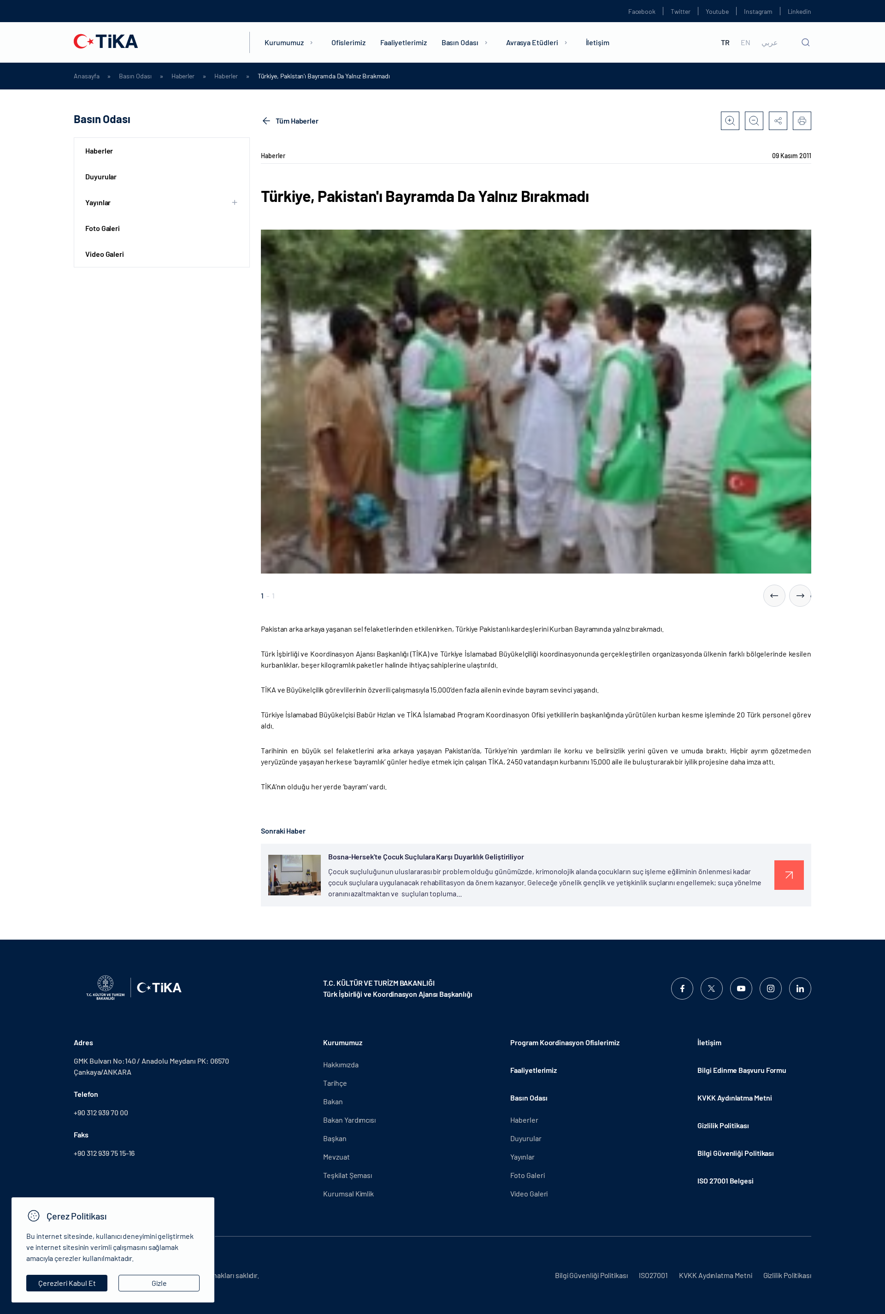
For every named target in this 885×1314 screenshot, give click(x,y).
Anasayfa (86, 76)
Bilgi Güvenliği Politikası (735, 1152)
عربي (769, 42)
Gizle (159, 1282)
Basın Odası (460, 42)
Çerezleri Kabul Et (67, 1282)
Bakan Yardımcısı (349, 1119)
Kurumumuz (284, 42)
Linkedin (799, 11)
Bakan (333, 1101)
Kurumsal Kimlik (348, 1193)
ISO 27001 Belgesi (725, 1180)
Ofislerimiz (348, 42)
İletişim (597, 42)
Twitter (680, 11)
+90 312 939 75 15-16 (104, 1152)
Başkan (335, 1138)
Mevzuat (336, 1156)
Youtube (717, 11)
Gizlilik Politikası (723, 1125)
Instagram (758, 11)
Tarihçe (335, 1082)
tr (725, 42)
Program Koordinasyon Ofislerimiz (564, 1042)
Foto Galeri (102, 228)
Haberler (183, 76)
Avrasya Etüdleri (532, 42)
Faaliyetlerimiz (403, 42)
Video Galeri (104, 253)
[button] (774, 596)
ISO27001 (653, 1275)
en (745, 42)
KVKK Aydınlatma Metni (734, 1097)
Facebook (641, 11)
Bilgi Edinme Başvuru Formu (741, 1069)
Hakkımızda (340, 1064)
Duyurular (101, 176)
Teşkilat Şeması (347, 1175)
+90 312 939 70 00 (101, 1112)
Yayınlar (522, 1156)
